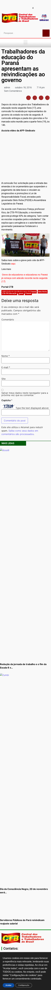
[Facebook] (13, 7)
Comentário (7, 319)
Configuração (23, 985)
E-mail (5, 367)
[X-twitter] (38, 7)
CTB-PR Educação (9, 293)
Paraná (28, 293)
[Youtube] (18, 7)
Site (3, 379)
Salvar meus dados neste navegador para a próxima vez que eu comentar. (24, 394)
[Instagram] (23, 7)
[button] (25, 42)
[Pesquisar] (46, 33)
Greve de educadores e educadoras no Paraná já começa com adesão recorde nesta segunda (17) (24, 278)
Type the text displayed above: (32, 408)
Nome (5, 356)
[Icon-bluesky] (33, 7)
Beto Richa (42, 292)
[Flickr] (28, 7)
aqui (13, 263)
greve (21, 293)
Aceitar (8, 985)
